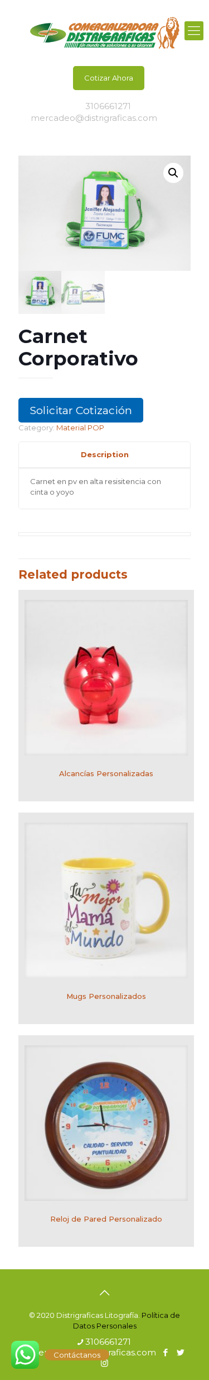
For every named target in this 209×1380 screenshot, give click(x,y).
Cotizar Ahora (108, 77)
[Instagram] (104, 129)
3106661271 (108, 106)
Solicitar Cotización (81, 410)
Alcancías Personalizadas (106, 773)
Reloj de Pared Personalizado (106, 1218)
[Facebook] (166, 117)
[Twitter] (180, 117)
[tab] (104, 454)
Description (105, 454)
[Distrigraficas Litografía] (104, 31)
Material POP (80, 427)
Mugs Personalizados (106, 996)
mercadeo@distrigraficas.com (94, 117)
